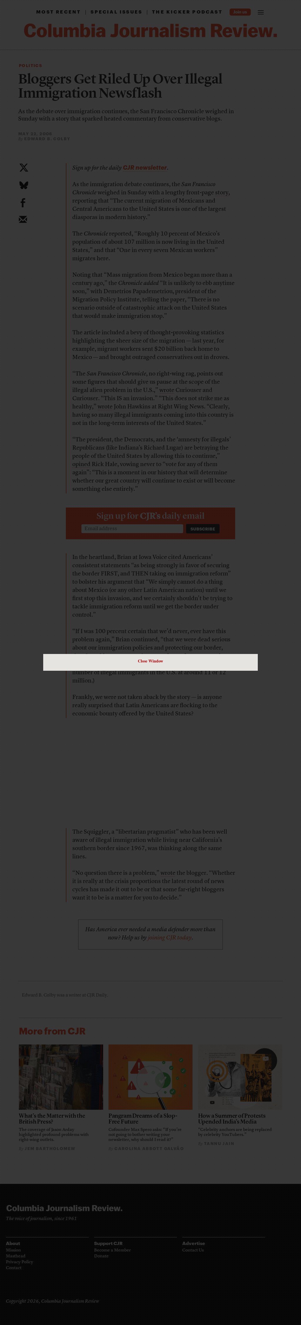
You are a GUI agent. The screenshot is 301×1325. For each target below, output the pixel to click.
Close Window (150, 661)
